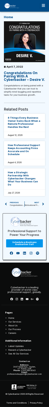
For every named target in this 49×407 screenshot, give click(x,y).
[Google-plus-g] (32, 299)
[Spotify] (37, 253)
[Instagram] (31, 253)
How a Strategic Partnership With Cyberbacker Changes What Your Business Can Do (23, 178)
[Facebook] (11, 253)
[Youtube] (18, 253)
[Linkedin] (24, 253)
